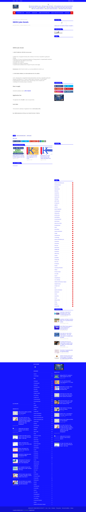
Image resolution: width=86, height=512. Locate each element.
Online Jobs (64, 259)
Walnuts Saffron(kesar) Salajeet (64, 281)
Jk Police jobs (64, 215)
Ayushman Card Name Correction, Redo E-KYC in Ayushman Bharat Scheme (66, 320)
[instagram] (58, 92)
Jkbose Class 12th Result (46, 6)
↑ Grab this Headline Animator (43, 368)
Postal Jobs (64, 263)
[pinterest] (72, 1)
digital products (64, 283)
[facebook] (69, 1)
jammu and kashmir (64, 289)
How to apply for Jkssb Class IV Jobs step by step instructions (61, 7)
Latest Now (43, 457)
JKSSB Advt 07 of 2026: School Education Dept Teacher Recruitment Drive (45, 157)
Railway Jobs (64, 213)
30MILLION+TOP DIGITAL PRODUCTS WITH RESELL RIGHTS (23, 430)
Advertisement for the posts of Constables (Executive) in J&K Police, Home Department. (24, 461)
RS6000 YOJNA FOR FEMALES (63, 8)
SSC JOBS (64, 273)
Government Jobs (64, 219)
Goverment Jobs (64, 184)
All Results (64, 199)
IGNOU (64, 255)
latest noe (43, 451)
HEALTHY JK (64, 253)
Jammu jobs (18, 19)
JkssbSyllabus (64, 217)
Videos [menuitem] (15, 15)
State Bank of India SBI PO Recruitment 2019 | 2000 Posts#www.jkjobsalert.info (65, 313)
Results (64, 265)
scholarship (64, 306)
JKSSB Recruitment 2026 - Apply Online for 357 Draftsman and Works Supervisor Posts (66, 402)
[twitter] (71, 1)
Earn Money (64, 229)
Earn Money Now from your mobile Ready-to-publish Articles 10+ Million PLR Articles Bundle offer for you (66, 343)
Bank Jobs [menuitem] (28, 12)
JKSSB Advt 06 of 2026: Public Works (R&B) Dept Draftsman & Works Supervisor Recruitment (66, 395)
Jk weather (64, 257)
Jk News (64, 207)
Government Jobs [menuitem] (20, 12)
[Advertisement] (32, 36)
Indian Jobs (43, 411)
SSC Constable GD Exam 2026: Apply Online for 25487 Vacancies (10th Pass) (24, 468)
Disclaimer (53, 508)
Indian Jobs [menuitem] (34, 12)
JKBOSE (64, 205)
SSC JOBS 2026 (34, 7)
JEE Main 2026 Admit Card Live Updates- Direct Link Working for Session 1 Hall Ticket (24, 437)
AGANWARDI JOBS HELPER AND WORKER (62, 6)
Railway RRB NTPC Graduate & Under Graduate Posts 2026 (18, 156)
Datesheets (64, 251)
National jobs (64, 188)
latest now (64, 243)
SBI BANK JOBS (43, 7)
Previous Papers (64, 271)
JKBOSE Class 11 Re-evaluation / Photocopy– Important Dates (66, 414)
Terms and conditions (65, 508)
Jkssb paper (64, 247)
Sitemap (71, 508)
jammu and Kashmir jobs (64, 239)
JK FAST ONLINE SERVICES (35, 8)
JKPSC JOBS (64, 201)
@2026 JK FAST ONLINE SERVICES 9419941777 (36, 508)
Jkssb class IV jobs (64, 223)
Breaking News (64, 225)
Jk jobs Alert (16, 25)
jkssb (64, 227)
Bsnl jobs (64, 245)
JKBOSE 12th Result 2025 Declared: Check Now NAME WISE (25, 443)
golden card (64, 285)
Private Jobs (64, 203)
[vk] (68, 92)
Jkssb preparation (64, 209)
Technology (64, 237)
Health (64, 233)
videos (64, 269)
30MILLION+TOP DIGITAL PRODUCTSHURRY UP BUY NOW (66, 25)
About (49, 508)
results (64, 304)
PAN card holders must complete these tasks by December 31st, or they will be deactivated (24, 482)
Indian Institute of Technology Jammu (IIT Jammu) (66, 408)
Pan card (64, 261)
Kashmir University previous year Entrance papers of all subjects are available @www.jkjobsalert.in (66, 357)
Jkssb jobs (64, 186)
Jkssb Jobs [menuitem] (67, 12)
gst (64, 287)
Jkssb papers (64, 221)
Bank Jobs (43, 385)
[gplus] (58, 89)
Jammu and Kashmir (64, 231)
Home (14, 19)
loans (43, 459)
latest (64, 293)
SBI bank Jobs (64, 235)
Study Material (64, 277)
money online (43, 461)
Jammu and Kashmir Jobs (21, 135)
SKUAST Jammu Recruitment (49, 8)
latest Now (64, 241)
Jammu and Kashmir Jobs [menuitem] (44, 12)
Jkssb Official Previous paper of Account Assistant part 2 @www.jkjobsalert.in (66, 327)
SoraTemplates (26, 510)
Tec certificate (64, 279)
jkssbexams (64, 291)
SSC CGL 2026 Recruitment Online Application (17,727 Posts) (32, 157)
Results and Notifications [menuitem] (57, 12)
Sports (64, 275)
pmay (64, 302)
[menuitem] (14, 12)
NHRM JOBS (64, 249)
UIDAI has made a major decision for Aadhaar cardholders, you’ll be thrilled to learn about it (24, 475)
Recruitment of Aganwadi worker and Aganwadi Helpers (66, 351)
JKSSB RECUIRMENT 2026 (34, 6)
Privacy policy (58, 508)
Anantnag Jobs (64, 211)
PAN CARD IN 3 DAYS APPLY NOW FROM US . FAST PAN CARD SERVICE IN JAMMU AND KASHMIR (66, 335)
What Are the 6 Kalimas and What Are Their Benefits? (24, 412)
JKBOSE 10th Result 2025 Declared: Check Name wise (23, 449)
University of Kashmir (64, 267)
